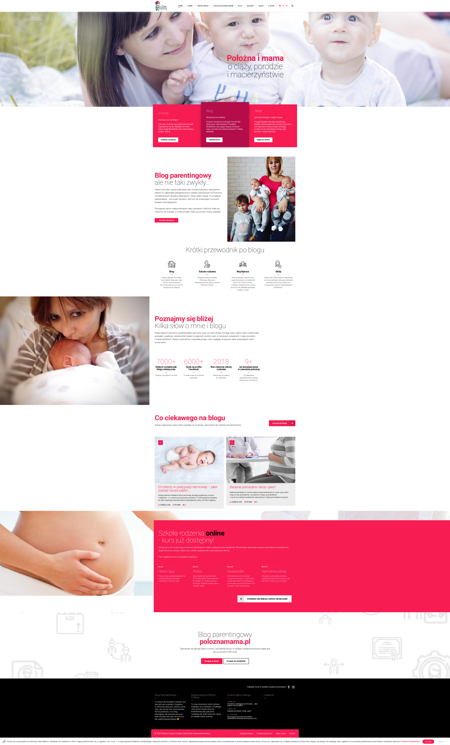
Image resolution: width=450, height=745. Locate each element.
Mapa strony (281, 733)
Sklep (278, 271)
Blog (171, 271)
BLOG (240, 6)
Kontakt (292, 733)
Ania (178, 505)
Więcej (441, 741)
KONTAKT (250, 6)
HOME (180, 6)
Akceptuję (428, 742)
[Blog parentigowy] (261, 199)
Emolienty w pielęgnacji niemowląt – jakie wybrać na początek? (187, 488)
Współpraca (243, 271)
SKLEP (261, 6)
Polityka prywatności (264, 733)
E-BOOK (271, 6)
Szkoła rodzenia (207, 271)
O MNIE (190, 6)
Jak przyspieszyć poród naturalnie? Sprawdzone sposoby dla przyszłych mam (242, 717)
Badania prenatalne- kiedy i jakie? (253, 487)
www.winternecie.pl (201, 733)
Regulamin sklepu (246, 733)
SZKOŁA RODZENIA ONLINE (223, 6)
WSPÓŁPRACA (202, 6)
